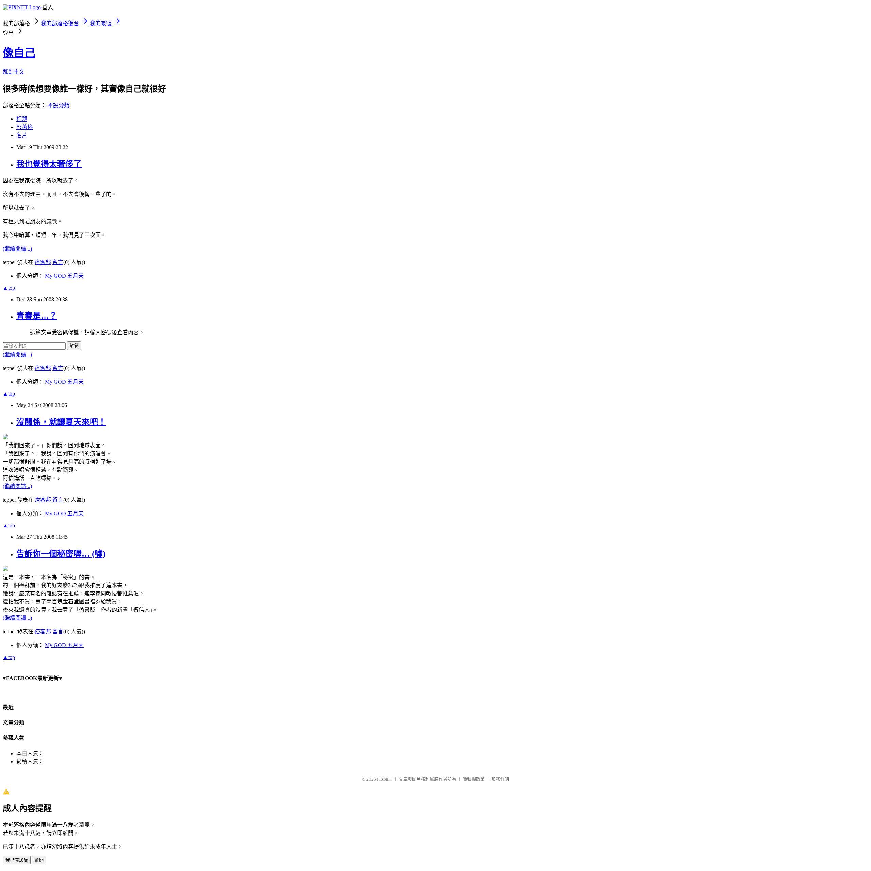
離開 (39, 860)
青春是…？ (36, 315)
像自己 (19, 53)
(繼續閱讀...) (17, 249)
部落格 (24, 127)
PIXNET (384, 779)
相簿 (21, 119)
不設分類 (58, 105)
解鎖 (74, 346)
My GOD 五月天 (64, 276)
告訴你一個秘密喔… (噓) (60, 553)
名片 (21, 135)
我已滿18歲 (16, 860)
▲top (9, 288)
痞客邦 (43, 262)
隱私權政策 (474, 779)
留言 (57, 262)
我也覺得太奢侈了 (49, 164)
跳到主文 (13, 72)
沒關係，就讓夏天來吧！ (61, 422)
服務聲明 (500, 779)
